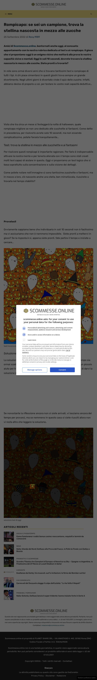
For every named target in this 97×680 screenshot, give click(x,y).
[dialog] (48, 340)
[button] (48, 340)
